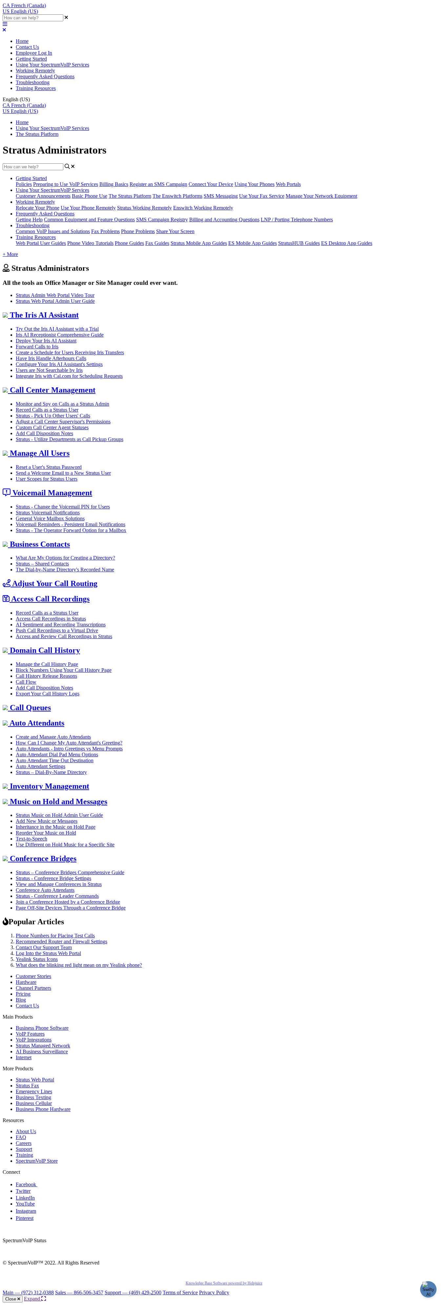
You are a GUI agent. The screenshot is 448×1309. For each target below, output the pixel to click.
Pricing (23, 994)
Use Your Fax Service (261, 196)
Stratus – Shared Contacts (42, 563)
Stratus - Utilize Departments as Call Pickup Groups (69, 439)
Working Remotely (35, 70)
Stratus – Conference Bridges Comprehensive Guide (70, 872)
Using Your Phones (254, 184)
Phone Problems (138, 231)
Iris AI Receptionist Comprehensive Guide (60, 335)
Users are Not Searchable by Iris (49, 370)
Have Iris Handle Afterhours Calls (51, 358)
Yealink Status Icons (37, 959)
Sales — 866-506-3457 (79, 1292)
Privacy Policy (214, 1292)
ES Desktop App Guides (346, 243)
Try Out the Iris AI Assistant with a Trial (57, 329)
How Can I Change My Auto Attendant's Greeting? (69, 743)
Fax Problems (105, 231)
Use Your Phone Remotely (88, 208)
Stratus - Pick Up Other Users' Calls (53, 415)
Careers (23, 1143)
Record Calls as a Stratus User (47, 410)
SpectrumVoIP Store (37, 1161)
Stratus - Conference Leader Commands (57, 896)
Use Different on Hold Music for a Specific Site (65, 844)
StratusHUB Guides (299, 243)
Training (24, 1155)
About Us (26, 1131)
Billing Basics (113, 184)
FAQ (21, 1137)
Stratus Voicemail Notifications (48, 512)
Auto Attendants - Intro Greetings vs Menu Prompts (69, 748)
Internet (23, 1057)
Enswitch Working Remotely (203, 208)
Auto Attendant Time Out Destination (54, 760)
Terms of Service (180, 1292)
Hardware (26, 982)
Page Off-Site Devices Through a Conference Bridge (71, 908)
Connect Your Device (211, 184)
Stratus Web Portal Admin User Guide (55, 301)
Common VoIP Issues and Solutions (53, 231)
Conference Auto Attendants (45, 890)
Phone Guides (129, 243)
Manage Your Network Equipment (321, 196)
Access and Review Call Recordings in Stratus (64, 636)
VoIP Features (30, 1034)
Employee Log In (34, 53)
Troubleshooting (33, 82)
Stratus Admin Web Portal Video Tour (55, 295)
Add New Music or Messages (46, 821)
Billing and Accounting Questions (224, 219)
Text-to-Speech (31, 838)
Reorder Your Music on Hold (46, 833)
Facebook (26, 1184)
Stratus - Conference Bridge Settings (53, 878)
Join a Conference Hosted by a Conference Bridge (68, 902)
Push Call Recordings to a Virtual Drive (57, 630)
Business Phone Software (42, 1028)
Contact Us (27, 47)
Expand (32, 1298)
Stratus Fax (27, 1085)
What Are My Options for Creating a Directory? (65, 558)
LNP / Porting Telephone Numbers (297, 219)
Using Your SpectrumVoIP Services (52, 64)
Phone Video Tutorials (90, 243)
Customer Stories (33, 976)
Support (24, 1149)
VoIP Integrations (33, 1039)
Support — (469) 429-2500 (133, 1292)
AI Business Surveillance (42, 1051)
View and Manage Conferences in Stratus (59, 884)
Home (22, 41)
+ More (10, 254)
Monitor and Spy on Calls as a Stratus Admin (62, 404)
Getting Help (29, 219)
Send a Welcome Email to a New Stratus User (63, 473)
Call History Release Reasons (46, 676)
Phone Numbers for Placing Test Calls (55, 935)
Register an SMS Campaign (158, 184)
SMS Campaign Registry (162, 219)
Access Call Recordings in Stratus (51, 618)
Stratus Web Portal (35, 1079)
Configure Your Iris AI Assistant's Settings (59, 364)
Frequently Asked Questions (45, 76)
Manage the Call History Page (47, 664)
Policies (24, 184)
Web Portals (288, 184)
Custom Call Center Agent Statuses (52, 427)
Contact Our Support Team (44, 947)
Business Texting (33, 1097)
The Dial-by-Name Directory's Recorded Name (65, 569)
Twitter (23, 1191)
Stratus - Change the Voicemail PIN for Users (63, 506)
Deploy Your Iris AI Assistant (46, 340)
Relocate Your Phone (37, 208)
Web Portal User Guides (41, 243)
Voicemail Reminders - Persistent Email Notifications (70, 524)
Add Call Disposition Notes (44, 433)
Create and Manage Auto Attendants (53, 737)
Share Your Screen (175, 231)
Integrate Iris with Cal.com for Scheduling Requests (69, 376)
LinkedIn (25, 1198)
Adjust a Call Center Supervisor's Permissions (63, 421)
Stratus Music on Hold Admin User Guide (59, 815)
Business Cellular (34, 1103)
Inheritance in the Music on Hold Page (55, 827)
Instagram (26, 1211)
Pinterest (24, 1218)
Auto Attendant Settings (40, 766)
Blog (21, 1000)
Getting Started (31, 59)
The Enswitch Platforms (177, 196)
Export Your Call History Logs (47, 693)
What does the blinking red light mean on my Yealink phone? (79, 965)
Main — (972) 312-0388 (28, 1292)
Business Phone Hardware (43, 1109)
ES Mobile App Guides (252, 243)
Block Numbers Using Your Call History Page (64, 670)
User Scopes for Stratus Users (46, 479)
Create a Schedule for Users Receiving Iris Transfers (70, 352)
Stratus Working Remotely (144, 208)
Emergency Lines (34, 1091)
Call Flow (26, 682)
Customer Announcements (43, 196)
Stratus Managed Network (43, 1045)
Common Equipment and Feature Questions (89, 219)
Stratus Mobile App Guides (199, 243)
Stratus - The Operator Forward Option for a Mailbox (71, 530)
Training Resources (36, 88)
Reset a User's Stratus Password (49, 467)
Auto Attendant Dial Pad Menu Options (57, 754)
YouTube (25, 1204)
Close (11, 1299)
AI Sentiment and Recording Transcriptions (61, 624)
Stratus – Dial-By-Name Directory (51, 772)
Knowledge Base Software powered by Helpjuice (224, 1283)
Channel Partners (33, 988)
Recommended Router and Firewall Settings (61, 941)
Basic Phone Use (89, 196)
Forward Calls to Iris (37, 346)
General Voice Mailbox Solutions (50, 518)
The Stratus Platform (37, 134)
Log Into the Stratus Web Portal (48, 953)
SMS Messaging (221, 196)
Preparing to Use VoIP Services (65, 184)
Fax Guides (157, 243)
